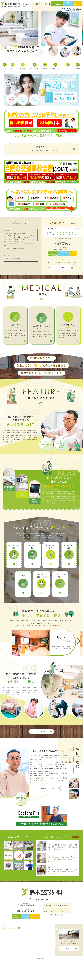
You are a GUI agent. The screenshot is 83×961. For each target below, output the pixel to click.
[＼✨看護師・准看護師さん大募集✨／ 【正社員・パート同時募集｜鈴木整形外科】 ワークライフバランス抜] (8, 865)
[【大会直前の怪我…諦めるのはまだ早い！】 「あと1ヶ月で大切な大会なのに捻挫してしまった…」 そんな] (18, 845)
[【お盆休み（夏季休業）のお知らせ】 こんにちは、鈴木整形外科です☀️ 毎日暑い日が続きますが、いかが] (8, 855)
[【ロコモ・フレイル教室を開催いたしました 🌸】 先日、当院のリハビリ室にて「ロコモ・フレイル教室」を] (18, 865)
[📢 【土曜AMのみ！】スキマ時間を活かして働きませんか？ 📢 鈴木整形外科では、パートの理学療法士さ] (8, 845)
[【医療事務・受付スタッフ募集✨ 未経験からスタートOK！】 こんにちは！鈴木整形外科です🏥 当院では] (28, 855)
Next (78, 641)
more (75, 837)
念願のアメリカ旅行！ (10, 250)
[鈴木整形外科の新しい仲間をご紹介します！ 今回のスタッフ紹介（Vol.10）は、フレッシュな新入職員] (28, 865)
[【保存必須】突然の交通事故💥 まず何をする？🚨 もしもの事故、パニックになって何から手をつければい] (28, 845)
